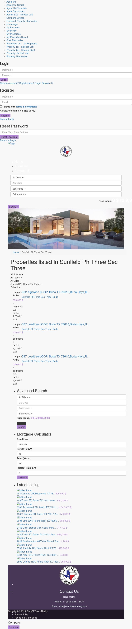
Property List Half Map (17, 53)
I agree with (20, 106)
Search (21, 426)
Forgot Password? (43, 83)
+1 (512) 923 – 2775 (73, 601)
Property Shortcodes (16, 56)
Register (5, 115)
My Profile (11, 30)
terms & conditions (26, 106)
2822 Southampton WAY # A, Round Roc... (38, 541)
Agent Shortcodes (15, 11)
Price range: (105, 200)
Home (18, 161)
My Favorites (13, 27)
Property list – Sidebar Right (20, 50)
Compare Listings (15, 17)
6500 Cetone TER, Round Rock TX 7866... (38, 561)
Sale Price (22, 439)
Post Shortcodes (14, 40)
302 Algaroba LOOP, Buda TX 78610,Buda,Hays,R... (56, 292)
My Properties (13, 33)
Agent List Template (16, 8)
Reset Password (9, 136)
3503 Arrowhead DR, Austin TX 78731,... (37, 507)
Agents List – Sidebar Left (19, 14)
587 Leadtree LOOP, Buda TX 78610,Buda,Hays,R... (55, 324)
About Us (11, 1)
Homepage (12, 24)
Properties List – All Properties (21, 43)
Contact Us (22, 170)
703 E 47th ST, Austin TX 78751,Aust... (37, 500)
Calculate (22, 477)
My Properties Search (17, 37)
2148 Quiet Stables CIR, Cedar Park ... (36, 527)
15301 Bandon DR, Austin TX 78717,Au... (38, 514)
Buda (55, 296)
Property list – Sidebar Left (19, 46)
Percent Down (24, 448)
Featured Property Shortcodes (21, 21)
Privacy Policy (21, 614)
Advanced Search (15, 4)
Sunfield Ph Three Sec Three (37, 296)
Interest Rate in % (26, 467)
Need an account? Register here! (17, 83)
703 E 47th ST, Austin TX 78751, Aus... (37, 534)
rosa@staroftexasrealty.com (72, 606)
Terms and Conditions (25, 617)
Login (4, 79)
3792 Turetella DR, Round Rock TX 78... (37, 548)
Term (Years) (23, 458)
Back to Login (7, 119)
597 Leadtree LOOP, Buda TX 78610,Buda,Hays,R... (55, 356)
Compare (14, 627)
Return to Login (8, 140)
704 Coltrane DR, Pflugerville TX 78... (36, 493)
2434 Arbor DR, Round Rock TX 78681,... (38, 554)
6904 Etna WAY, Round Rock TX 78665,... (38, 520)
